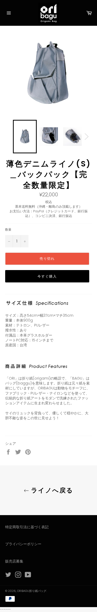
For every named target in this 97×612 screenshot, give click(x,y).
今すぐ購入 (47, 276)
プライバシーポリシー (23, 544)
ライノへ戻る (51, 490)
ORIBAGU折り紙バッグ (31, 591)
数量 (8, 230)
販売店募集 (14, 561)
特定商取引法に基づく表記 (27, 527)
